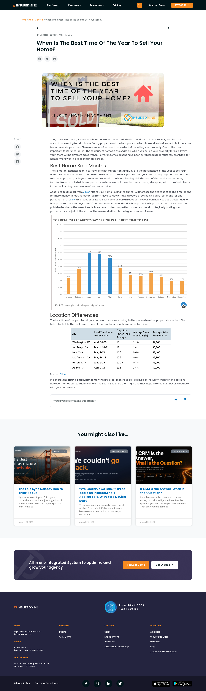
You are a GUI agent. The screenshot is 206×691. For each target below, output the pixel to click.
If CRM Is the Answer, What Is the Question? (162, 491)
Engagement (112, 636)
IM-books (155, 641)
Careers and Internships (163, 651)
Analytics (110, 641)
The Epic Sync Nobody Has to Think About (41, 491)
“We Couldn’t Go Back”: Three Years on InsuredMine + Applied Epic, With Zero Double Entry (102, 495)
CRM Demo (65, 636)
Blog (31, 19)
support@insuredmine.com (27, 631)
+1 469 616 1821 (21, 647)
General (39, 19)
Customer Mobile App (117, 646)
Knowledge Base (159, 636)
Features (73, 5)
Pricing (117, 5)
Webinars (155, 631)
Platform (52, 5)
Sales (108, 631)
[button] (40, 59)
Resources (96, 5)
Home (23, 19)
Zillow (86, 192)
